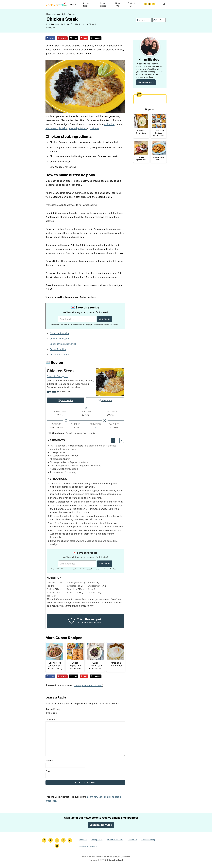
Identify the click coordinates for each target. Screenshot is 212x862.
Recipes (56, 14)
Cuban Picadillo (58, 349)
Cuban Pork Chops (59, 354)
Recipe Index (86, 4)
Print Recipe (160, 20)
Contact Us (131, 4)
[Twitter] (70, 840)
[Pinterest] (50, 840)
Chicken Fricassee (59, 338)
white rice (109, 124)
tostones (94, 128)
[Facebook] (44, 840)
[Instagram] (57, 840)
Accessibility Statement (89, 846)
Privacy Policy (97, 839)
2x (117, 440)
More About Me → (146, 82)
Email (49, 771)
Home (73, 4)
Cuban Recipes (102, 4)
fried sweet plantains (56, 128)
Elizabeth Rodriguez (57, 376)
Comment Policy (148, 839)
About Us (117, 4)
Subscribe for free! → (101, 825)
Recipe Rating (52, 709)
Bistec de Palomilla (59, 333)
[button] (48, 391)
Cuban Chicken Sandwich (63, 344)
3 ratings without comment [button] (88, 685)
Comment (51, 719)
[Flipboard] (57, 846)
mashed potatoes (78, 128)
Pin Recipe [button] (106, 400)
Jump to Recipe (144, 20)
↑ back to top (115, 839)
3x (122, 440)
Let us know (83, 622)
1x (113, 440)
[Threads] (63, 840)
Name (49, 760)
